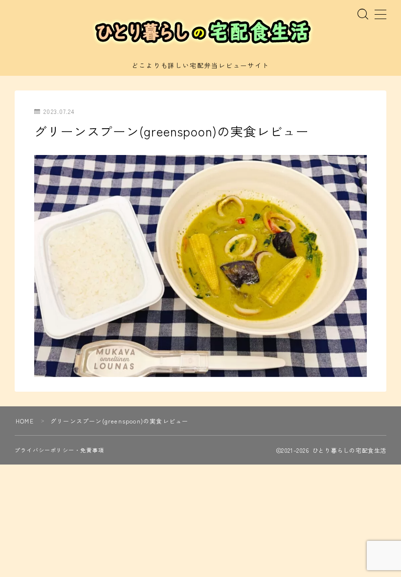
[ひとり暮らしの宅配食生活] (200, 32)
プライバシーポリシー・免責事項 (59, 450)
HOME (25, 421)
